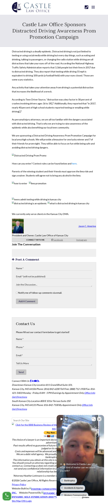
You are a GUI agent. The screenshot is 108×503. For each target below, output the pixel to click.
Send (21, 372)
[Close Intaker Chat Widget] (99, 419)
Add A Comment (27, 301)
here (74, 163)
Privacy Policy (19, 484)
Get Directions (19, 396)
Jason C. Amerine (87, 226)
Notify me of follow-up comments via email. (40, 292)
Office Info (89, 392)
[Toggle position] (94, 419)
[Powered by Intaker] (86, 497)
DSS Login (26, 500)
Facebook (58, 239)
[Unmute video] (61, 419)
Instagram (81, 239)
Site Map (16, 500)
